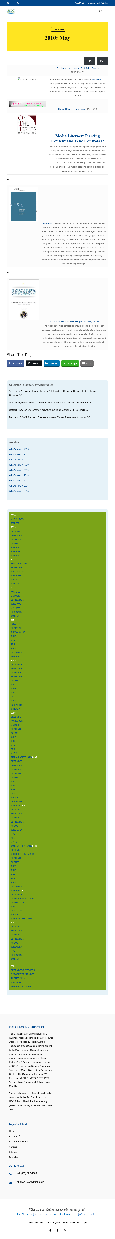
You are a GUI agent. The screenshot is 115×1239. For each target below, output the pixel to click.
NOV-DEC (15, 592)
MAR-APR (15, 551)
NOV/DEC (15, 624)
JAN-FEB (15, 523)
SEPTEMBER (17, 567)
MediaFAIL (97, 79)
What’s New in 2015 (19, 491)
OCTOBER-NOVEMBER (22, 854)
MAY (13, 640)
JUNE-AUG (16, 604)
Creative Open (81, 1222)
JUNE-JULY (16, 830)
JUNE (13, 636)
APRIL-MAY (16, 910)
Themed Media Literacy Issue (72, 109)
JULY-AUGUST (18, 571)
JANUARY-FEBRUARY (21, 757)
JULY (13, 684)
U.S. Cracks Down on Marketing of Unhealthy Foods (74, 322)
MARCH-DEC (17, 519)
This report (48, 223)
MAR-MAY (16, 608)
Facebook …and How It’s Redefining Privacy (78, 68)
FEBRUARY (16, 612)
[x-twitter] (8, 3)
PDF (102, 60)
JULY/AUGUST (18, 632)
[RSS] (18, 3)
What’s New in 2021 (19, 459)
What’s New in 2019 (19, 470)
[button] (106, 11)
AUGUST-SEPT (18, 902)
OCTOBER (16, 596)
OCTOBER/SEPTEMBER (23, 974)
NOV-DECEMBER (19, 563)
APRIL (14, 644)
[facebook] (13, 3)
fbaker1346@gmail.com (30, 1182)
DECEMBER (16, 531)
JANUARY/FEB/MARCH (22, 986)
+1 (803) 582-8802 (27, 1173)
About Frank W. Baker (20, 1141)
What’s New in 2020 (19, 465)
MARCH (14, 648)
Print (89, 60)
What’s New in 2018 (19, 475)
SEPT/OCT (16, 628)
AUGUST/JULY (18, 978)
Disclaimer (14, 1157)
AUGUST (15, 543)
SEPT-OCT (16, 539)
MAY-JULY (16, 547)
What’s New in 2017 (19, 480)
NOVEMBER (17, 535)
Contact (13, 1146)
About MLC (14, 1136)
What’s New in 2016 (19, 485)
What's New (58, 29)
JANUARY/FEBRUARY (21, 918)
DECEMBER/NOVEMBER (23, 970)
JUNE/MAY (16, 982)
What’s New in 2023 (19, 449)
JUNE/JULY (16, 947)
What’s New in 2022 (19, 454)
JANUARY (15, 616)
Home (12, 1131)
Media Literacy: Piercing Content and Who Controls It (77, 138)
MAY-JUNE (16, 575)
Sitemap (13, 1152)
